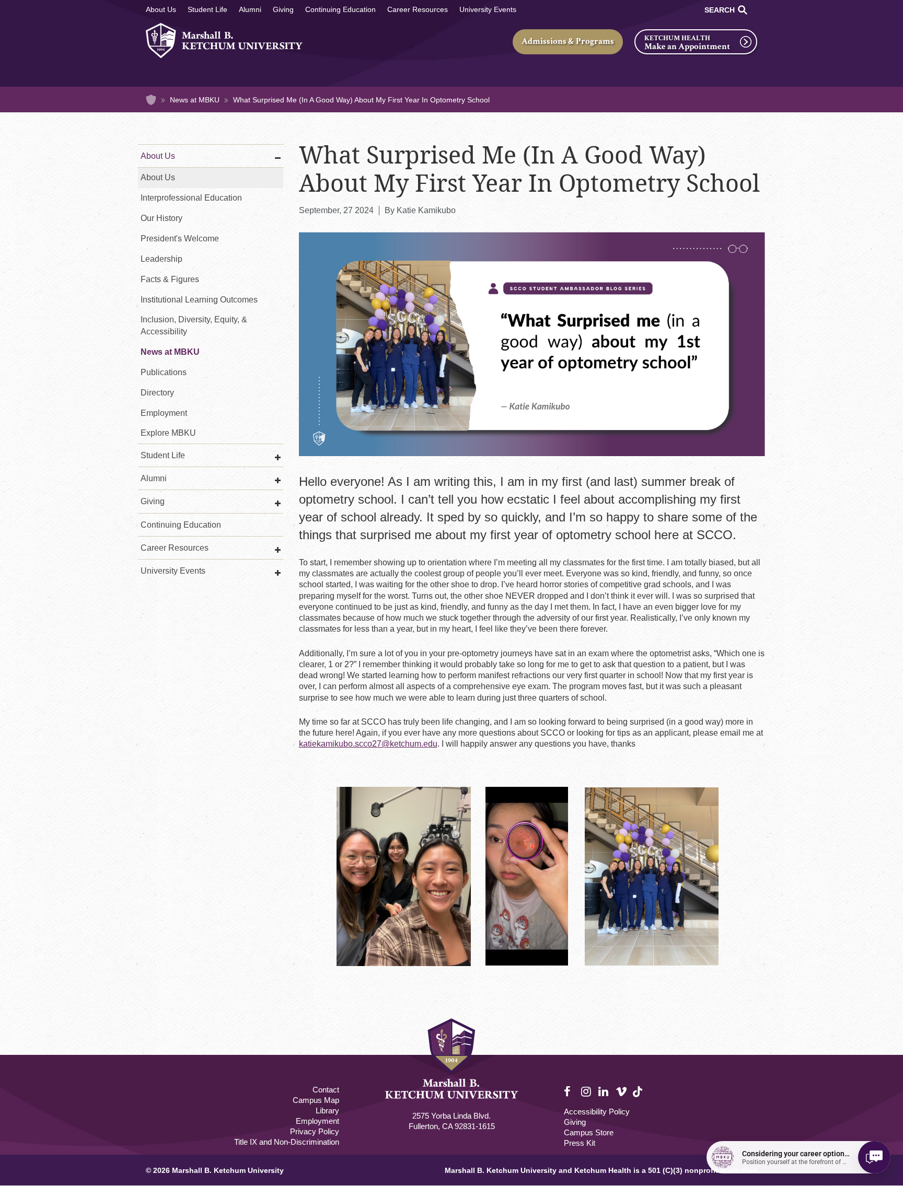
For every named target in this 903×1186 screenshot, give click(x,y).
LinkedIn (604, 1092)
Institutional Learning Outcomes (199, 299)
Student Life (207, 9)
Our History (161, 218)
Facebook (569, 1092)
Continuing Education (340, 9)
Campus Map (316, 1100)
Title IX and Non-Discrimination (286, 1141)
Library (327, 1110)
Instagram (587, 1092)
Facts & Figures (170, 279)
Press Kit (579, 1142)
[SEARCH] (742, 10)
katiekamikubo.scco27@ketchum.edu (368, 743)
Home (151, 100)
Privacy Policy (314, 1131)
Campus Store (588, 1132)
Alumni (250, 9)
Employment (164, 413)
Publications (164, 372)
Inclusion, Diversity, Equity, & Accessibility (194, 325)
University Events (487, 9)
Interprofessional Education (191, 197)
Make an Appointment (687, 46)
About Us (161, 9)
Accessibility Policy (597, 1111)
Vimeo (621, 1092)
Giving (283, 9)
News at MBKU (194, 100)
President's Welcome (180, 238)
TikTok (638, 1097)
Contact (325, 1089)
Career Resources (417, 9)
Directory (157, 392)
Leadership (161, 258)
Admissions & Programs (568, 41)
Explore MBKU (168, 432)
